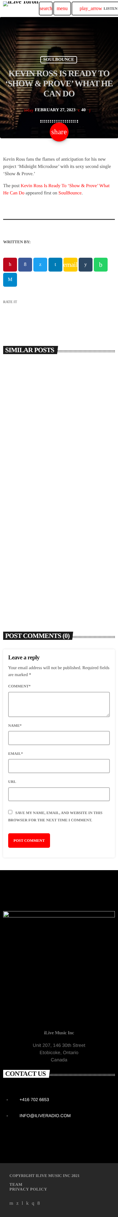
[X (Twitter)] (17, 1203)
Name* (15, 725)
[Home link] (20, 8)
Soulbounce (58, 59)
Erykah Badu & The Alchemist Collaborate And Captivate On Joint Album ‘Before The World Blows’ (51, 461)
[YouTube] (11, 1203)
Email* (15, 753)
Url (12, 781)
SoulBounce (70, 193)
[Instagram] (33, 1203)
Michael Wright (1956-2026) (41, 580)
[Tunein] (22, 1203)
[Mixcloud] (27, 1203)
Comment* (19, 686)
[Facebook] (38, 1203)
